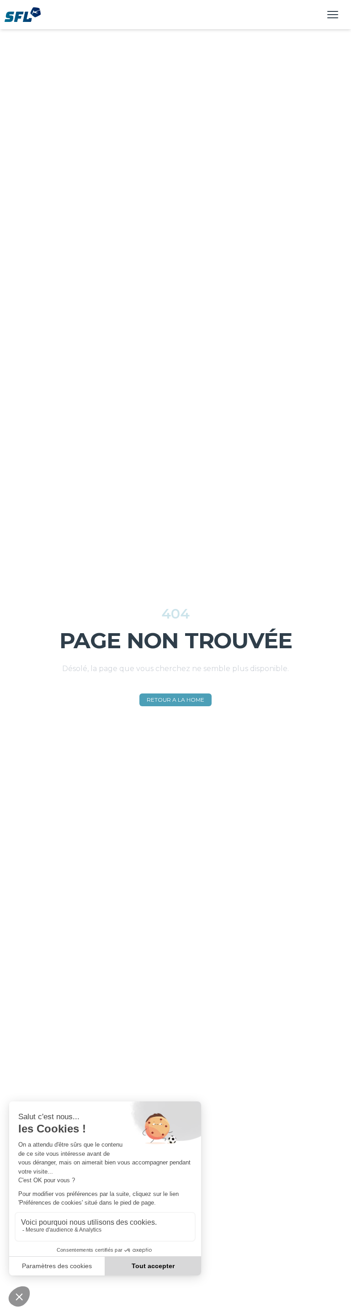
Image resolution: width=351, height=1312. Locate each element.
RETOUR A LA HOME (175, 699)
